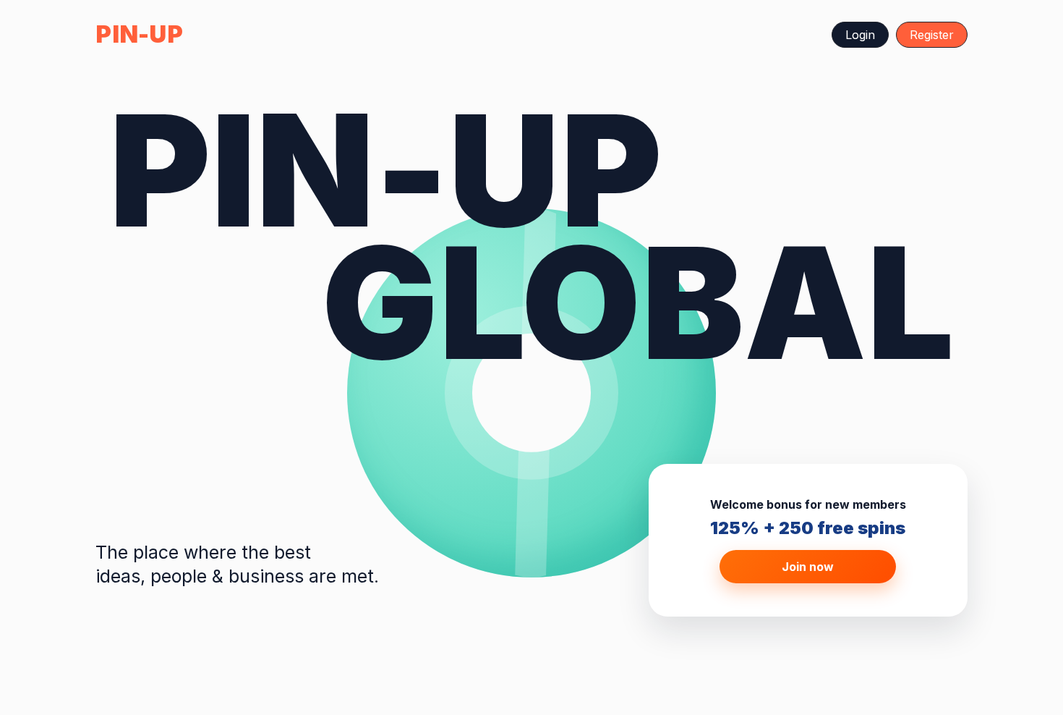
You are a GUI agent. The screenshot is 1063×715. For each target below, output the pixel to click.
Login (860, 35)
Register (932, 35)
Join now (808, 566)
